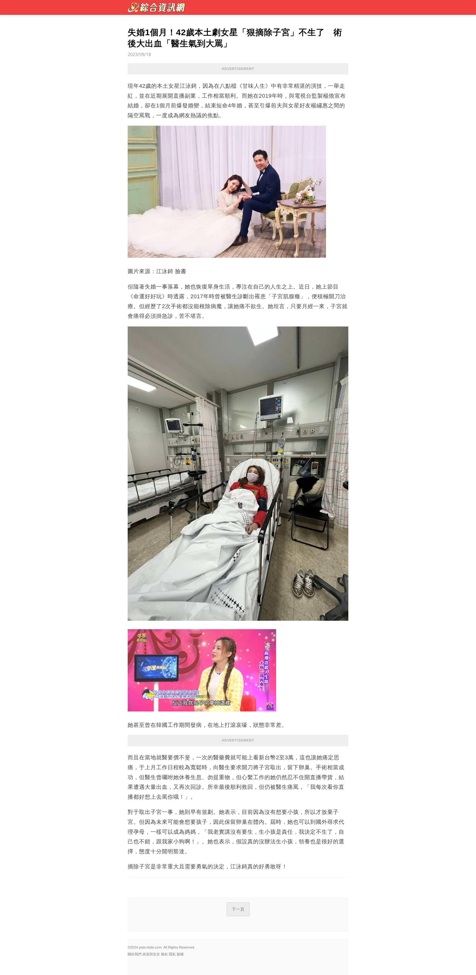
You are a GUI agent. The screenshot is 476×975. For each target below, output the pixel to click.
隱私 (172, 954)
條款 (164, 954)
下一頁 (238, 909)
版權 (180, 954)
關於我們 (135, 954)
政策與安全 (151, 954)
